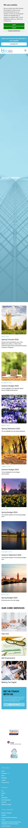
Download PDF (14, 44)
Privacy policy (5, 782)
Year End (3, 802)
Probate (3, 815)
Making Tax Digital (6, 804)
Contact (3, 780)
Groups (3, 819)
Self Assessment (6, 800)
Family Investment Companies (9, 817)
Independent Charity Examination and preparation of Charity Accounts (11, 822)
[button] (25, 50)
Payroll (3, 793)
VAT (2, 795)
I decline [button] (14, 27)
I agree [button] (14, 24)
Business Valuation (6, 813)
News (3, 775)
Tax (2, 791)
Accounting (4, 797)
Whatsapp (4, 778)
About (3, 771)
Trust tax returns (6, 826)
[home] (7, 50)
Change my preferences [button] (14, 30)
